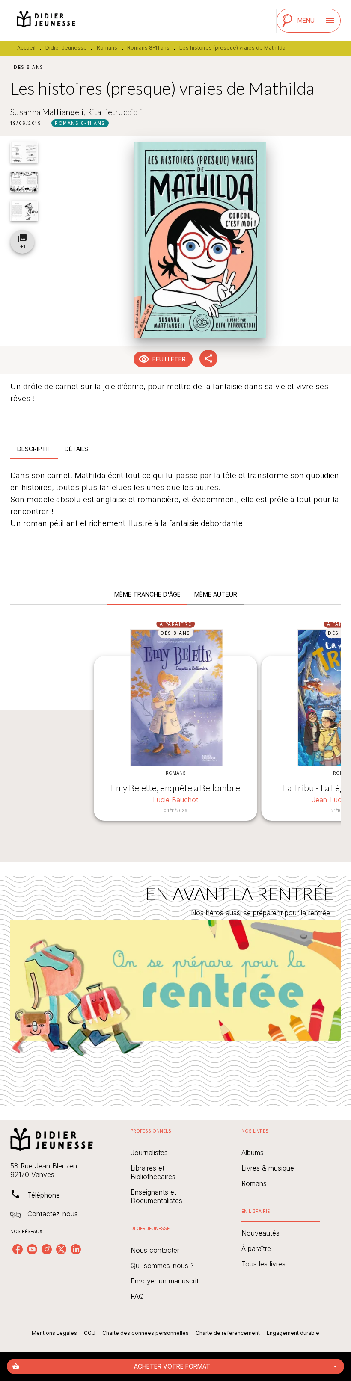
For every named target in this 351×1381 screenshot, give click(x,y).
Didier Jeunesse (66, 47)
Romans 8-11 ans (148, 47)
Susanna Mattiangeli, (48, 111)
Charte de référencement (228, 1333)
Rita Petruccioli (114, 111)
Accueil (26, 47)
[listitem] (17, 1249)
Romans (107, 47)
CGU (89, 1333)
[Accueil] (46, 20)
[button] (80, 123)
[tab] (34, 449)
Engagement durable (293, 1333)
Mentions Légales (54, 1333)
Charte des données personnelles (145, 1333)
